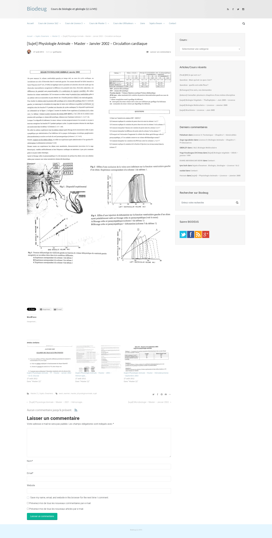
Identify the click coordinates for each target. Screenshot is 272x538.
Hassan (183, 176)
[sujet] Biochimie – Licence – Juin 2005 (197, 110)
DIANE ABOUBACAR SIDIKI (191, 161)
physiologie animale (84, 393)
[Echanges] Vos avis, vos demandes (196, 90)
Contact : (211, 161)
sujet (95, 393)
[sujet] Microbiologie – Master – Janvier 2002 (148, 402)
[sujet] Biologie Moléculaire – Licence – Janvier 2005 (203, 105)
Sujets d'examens (42, 36)
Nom (30, 461)
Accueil (29, 36)
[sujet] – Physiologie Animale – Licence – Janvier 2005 (215, 176)
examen (67, 393)
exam (61, 393)
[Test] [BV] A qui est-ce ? (190, 75)
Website (31, 485)
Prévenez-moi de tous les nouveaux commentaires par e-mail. (60, 503)
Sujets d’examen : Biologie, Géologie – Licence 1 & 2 (215, 165)
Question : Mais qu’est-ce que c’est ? (196, 80)
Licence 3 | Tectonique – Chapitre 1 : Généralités (214, 135)
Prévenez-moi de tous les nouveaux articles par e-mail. (56, 509)
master (73, 393)
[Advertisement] (99, 63)
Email (30, 473)
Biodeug (37, 9)
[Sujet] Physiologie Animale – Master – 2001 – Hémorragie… (56, 402)
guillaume (57, 52)
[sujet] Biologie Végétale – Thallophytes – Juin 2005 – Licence (207, 100)
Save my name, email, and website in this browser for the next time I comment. (69, 497)
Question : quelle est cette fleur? (194, 85)
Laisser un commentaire (160, 52)
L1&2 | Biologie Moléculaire (204, 148)
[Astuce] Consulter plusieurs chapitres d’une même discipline (207, 95)
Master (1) (56, 36)
